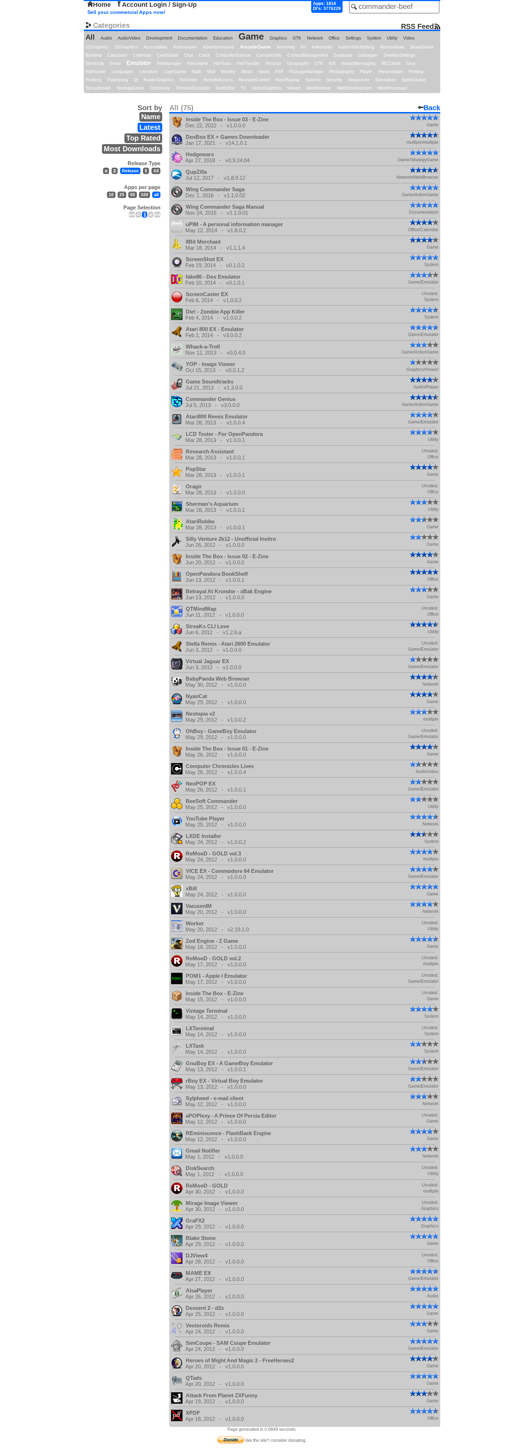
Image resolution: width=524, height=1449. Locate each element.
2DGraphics (97, 47)
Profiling (94, 79)
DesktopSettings (399, 55)
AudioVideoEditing (356, 47)
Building (94, 55)
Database (343, 55)
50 (132, 194)
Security (334, 79)
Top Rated (143, 138)
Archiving (286, 47)
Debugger (368, 55)
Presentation (390, 71)
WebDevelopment (354, 88)
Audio (106, 38)
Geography (298, 63)
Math (196, 71)
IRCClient (390, 63)
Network (315, 38)
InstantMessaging (358, 63)
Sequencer (358, 79)
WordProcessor (392, 88)
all (156, 194)
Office (334, 38)
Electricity (95, 63)
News (263, 71)
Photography (341, 71)
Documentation (192, 38)
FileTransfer (248, 63)
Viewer (293, 88)
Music (247, 71)
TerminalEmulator (193, 88)
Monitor (228, 71)
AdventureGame (218, 47)
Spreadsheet (98, 88)
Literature (148, 71)
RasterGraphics (159, 79)
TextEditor (225, 88)
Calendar (142, 55)
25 (121, 194)
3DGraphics (126, 47)
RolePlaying (287, 79)
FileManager (169, 63)
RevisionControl (254, 79)
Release (130, 170)
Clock (204, 55)
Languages (123, 71)
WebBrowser (318, 88)
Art (303, 47)
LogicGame (175, 71)
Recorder (189, 79)
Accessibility (155, 47)
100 (144, 194)
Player (366, 71)
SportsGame (413, 79)
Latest (149, 127)
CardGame (167, 55)
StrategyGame (130, 88)
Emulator (139, 63)
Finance (273, 63)
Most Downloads (132, 149)
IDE (332, 63)
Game (251, 36)
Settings (353, 38)
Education (223, 38)
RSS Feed (417, 26)
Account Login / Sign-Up (159, 4)
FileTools (222, 63)
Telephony (160, 88)
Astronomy (322, 47)
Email (115, 63)
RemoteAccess (218, 79)
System (374, 38)
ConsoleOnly (269, 55)
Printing (416, 71)
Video (409, 38)
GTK (297, 38)
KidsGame (96, 71)
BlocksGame (392, 47)
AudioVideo (129, 38)
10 (111, 194)
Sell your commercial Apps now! (126, 12)
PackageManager (306, 71)
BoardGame (422, 47)
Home (102, 4)
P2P (279, 71)
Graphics (278, 38)
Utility (392, 38)
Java (410, 63)
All (90, 37)
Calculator (117, 55)
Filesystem (197, 63)
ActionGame (185, 47)
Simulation (385, 79)
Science (313, 79)
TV (243, 88)
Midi (211, 71)
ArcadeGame (255, 47)
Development (159, 38)
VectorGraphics (266, 88)
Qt (136, 79)
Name (150, 117)
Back (431, 108)
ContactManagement (307, 55)
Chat (188, 55)
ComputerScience (233, 55)
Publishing (117, 79)
